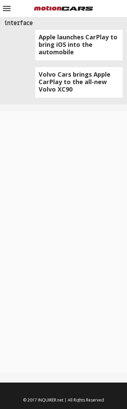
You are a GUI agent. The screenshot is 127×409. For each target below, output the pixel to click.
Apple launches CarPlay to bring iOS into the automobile (78, 44)
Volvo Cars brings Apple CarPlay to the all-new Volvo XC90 (74, 81)
